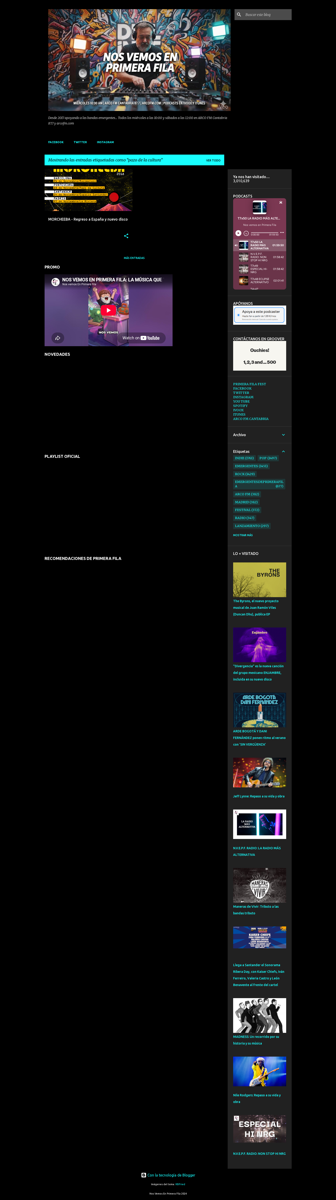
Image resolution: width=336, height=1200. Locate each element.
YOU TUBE (241, 401)
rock (240, 474)
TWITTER (80, 142)
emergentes (246, 466)
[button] (126, 236)
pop (263, 458)
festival (243, 510)
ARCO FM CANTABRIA (251, 419)
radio (240, 518)
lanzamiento (247, 526)
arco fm (242, 494)
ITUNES (239, 414)
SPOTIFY (240, 406)
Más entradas (134, 257)
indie (239, 458)
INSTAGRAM (105, 142)
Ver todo (213, 160)
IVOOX (238, 410)
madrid (242, 502)
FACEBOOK (56, 142)
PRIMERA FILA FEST (249, 384)
